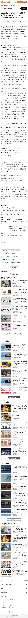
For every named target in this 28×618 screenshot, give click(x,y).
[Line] (14, 256)
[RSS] (18, 612)
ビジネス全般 (12, 253)
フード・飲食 (18, 242)
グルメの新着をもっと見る (14, 458)
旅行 (14, 5)
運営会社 (3, 596)
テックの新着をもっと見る (14, 397)
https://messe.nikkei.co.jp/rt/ (16, 180)
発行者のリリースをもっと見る (14, 333)
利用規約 (3, 602)
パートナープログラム (7, 599)
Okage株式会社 (5, 21)
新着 (2, 5)
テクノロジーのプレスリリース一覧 (14, 580)
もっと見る (23, 341)
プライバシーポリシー (7, 605)
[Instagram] (15, 612)
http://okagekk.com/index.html (14, 235)
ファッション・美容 (21, 5)
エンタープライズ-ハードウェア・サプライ (11, 250)
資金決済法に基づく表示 (8, 607)
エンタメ (6, 5)
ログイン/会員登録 (22, 1)
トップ (2, 580)
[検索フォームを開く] (15, 2)
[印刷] (17, 256)
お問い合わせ (14, 267)
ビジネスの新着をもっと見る (14, 519)
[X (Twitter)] (11, 256)
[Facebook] (8, 256)
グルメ (10, 5)
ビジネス (3, 245)
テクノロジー (11, 242)
